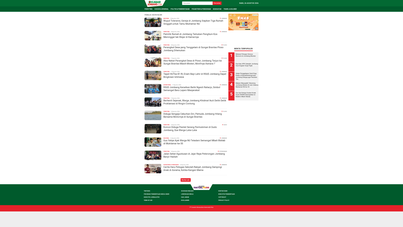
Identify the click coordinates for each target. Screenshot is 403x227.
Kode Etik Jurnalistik (151, 197)
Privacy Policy (223, 200)
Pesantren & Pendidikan (171, 164)
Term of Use (148, 200)
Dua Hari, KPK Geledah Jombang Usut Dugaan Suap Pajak (247, 65)
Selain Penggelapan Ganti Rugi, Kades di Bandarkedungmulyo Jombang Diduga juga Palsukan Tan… (246, 76)
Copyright (222, 197)
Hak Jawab (185, 197)
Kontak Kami (222, 191)
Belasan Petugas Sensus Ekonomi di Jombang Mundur (246, 55)
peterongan (223, 151)
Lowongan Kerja (187, 194)
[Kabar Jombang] (155, 3)
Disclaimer (185, 200)
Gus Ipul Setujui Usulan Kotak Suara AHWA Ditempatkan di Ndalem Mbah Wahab (246, 95)
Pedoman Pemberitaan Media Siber (156, 194)
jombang (224, 18)
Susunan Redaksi (187, 191)
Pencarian (217, 3)
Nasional (166, 18)
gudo (225, 124)
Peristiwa (166, 31)
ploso (225, 45)
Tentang (147, 191)
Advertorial (167, 85)
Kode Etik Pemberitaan (226, 194)
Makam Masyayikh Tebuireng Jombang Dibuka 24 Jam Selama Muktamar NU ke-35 (247, 85)
